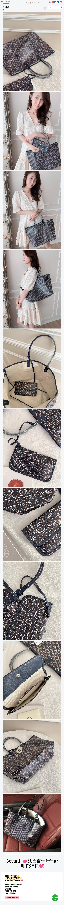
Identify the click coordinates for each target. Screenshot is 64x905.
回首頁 (5, 8)
